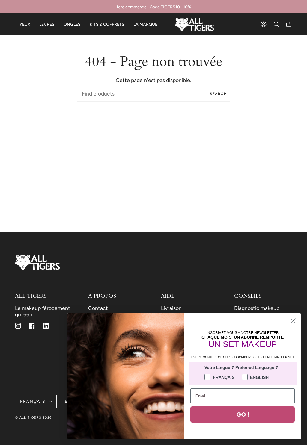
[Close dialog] (293, 321)
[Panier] (288, 24)
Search (218, 94)
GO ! (242, 414)
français (33, 401)
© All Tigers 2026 (33, 418)
